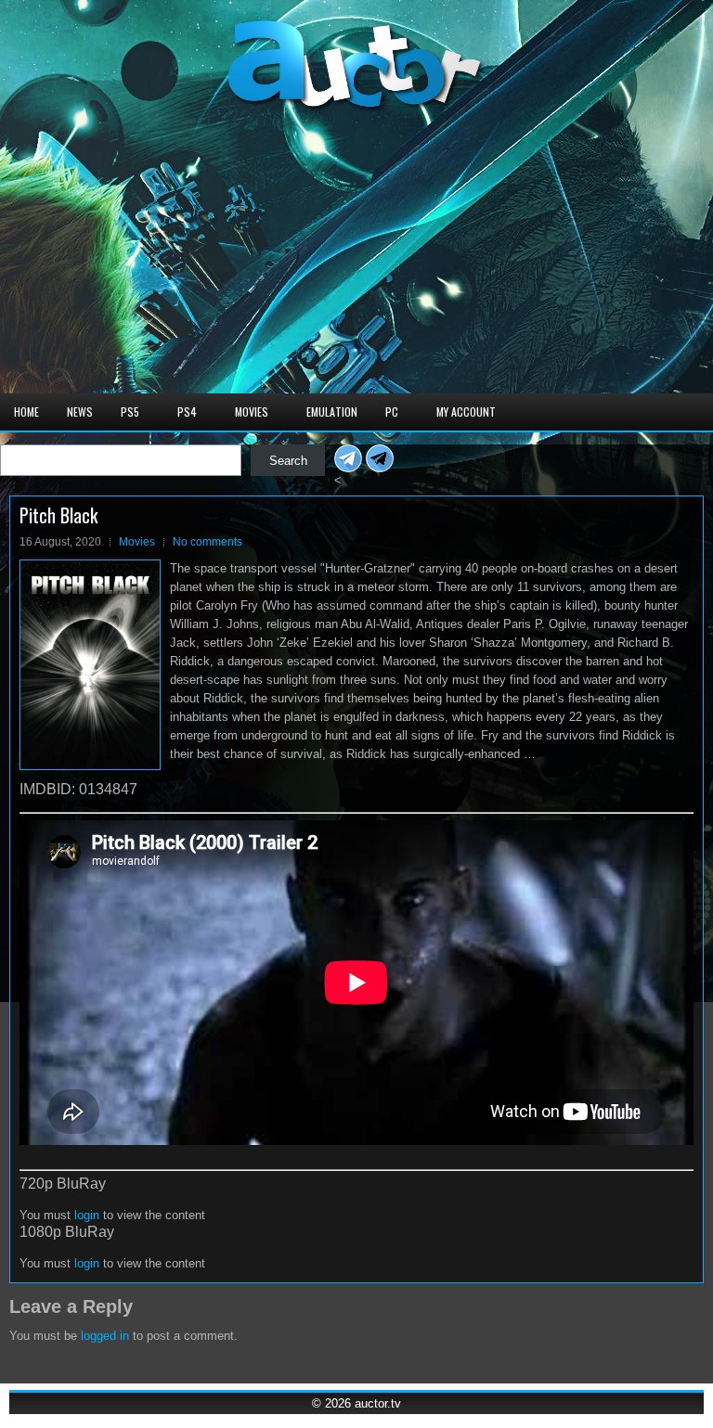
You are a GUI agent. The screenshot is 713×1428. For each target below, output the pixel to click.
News (80, 411)
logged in (105, 1336)
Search (288, 461)
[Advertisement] (356, 254)
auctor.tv (378, 1403)
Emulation (331, 411)
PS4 (187, 411)
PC (391, 411)
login (86, 1215)
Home (26, 411)
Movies (251, 411)
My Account (466, 411)
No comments (207, 541)
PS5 (130, 411)
